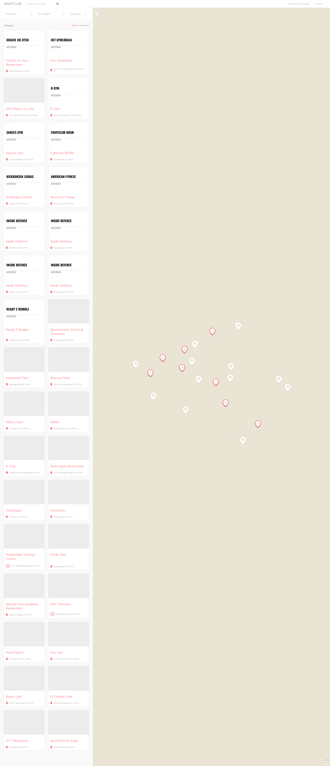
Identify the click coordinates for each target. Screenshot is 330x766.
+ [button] (96, 11)
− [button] (96, 14)
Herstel (74, 25)
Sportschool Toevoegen (298, 4)
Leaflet (327, 760)
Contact (319, 4)
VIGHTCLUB (12, 4)
